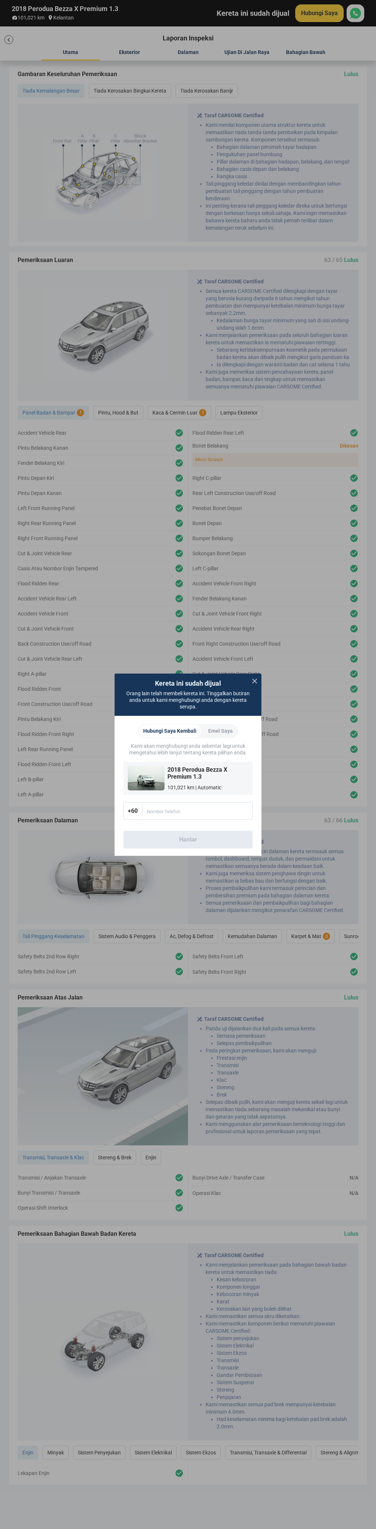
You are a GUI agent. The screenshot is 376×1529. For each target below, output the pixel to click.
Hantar (188, 839)
